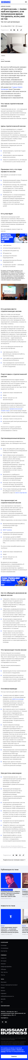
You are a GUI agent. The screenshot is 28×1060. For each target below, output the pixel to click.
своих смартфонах (21, 492)
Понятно (14, 1056)
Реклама (3, 982)
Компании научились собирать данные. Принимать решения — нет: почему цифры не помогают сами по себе (10, 894)
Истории (3, 961)
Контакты (4, 951)
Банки (3, 987)
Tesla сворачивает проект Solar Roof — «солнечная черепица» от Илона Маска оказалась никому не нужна (9, 930)
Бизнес (8, 6)
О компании (4, 948)
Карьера (3, 993)
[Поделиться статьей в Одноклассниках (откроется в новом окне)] (17, 30)
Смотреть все (5, 1005)
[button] (26, 2)
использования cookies (8, 1049)
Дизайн (3, 999)
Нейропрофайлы (6, 966)
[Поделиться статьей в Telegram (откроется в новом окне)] (10, 30)
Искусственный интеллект (9, 985)
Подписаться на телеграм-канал (13, 860)
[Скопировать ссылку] (21, 30)
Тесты (3, 975)
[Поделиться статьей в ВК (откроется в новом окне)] (14, 30)
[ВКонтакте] (5, 1022)
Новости (3, 958)
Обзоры (3, 969)
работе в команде (18, 699)
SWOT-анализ (7, 530)
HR (2, 1002)
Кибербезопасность (7, 996)
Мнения (3, 6)
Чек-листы (4, 972)
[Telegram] (2, 1022)
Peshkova (20, 846)
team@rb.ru (4, 1017)
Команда (4, 945)
